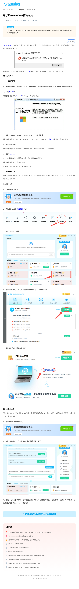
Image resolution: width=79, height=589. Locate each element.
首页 (4, 10)
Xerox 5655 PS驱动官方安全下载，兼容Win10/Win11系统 (23, 567)
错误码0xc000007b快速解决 (15, 544)
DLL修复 (21, 10)
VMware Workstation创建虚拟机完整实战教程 (20, 536)
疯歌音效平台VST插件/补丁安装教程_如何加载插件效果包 (24, 540)
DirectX (11, 92)
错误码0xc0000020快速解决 (15, 551)
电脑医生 (12, 10)
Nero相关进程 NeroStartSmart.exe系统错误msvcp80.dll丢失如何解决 (26, 555)
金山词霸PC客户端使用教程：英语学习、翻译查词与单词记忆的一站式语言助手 (30, 532)
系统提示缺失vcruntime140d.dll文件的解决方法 (20, 559)
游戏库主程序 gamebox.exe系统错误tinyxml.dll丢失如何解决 (24, 563)
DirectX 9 (19, 96)
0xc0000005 (8, 45)
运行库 (51, 139)
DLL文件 (28, 71)
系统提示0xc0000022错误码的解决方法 (18, 547)
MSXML (12, 154)
